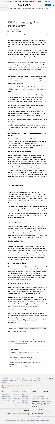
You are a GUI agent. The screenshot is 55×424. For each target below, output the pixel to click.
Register (48, 5)
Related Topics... (12, 328)
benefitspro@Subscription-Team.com (11, 387)
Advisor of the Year (6, 405)
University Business (38, 416)
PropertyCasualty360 (16, 413)
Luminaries (4, 402)
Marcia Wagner (12, 151)
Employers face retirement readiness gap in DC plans (24, 352)
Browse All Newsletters (38, 413)
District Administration (26, 416)
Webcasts (12, 1)
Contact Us (25, 402)
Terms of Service (29, 420)
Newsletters (40, 5)
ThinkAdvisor (9, 413)
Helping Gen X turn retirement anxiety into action (23, 357)
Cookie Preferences (44, 420)
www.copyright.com (40, 339)
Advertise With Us (26, 396)
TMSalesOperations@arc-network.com (32, 341)
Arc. (15, 420)
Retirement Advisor (6, 398)
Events (13, 400)
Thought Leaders (46, 1)
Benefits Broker (5, 394)
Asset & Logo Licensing (25, 399)
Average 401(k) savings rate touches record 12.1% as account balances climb (26, 363)
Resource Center (32, 1)
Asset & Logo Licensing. (21, 342)
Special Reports (5, 400)
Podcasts (7, 1)
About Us (24, 394)
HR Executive (16, 416)
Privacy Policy (36, 420)
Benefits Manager (6, 396)
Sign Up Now (42, 410)
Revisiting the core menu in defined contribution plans (24, 366)
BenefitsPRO (23, 413)
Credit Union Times (29, 414)
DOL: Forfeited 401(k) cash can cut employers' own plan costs (27, 355)
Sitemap (14, 405)
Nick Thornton (16, 29)
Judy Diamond (18, 1)
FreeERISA (25, 1)
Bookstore (39, 1)
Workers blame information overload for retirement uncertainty (27, 360)
